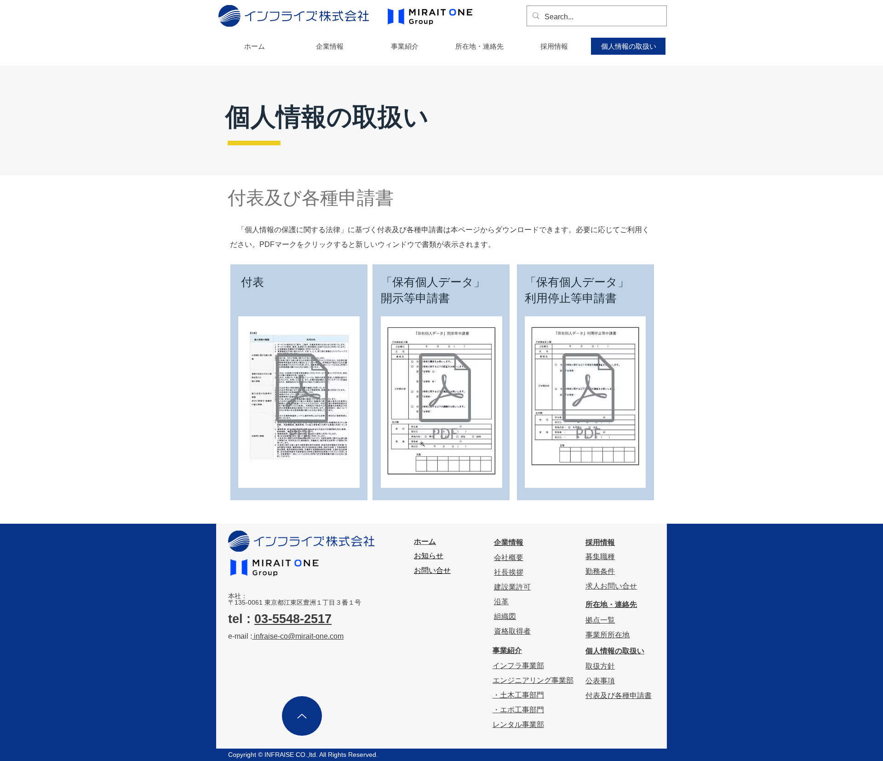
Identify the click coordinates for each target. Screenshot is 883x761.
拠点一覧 (600, 620)
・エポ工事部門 (518, 710)
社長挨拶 (508, 572)
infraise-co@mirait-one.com (298, 636)
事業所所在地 (607, 635)
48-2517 (309, 619)
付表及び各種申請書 (618, 695)
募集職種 (600, 557)
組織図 (505, 616)
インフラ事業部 (518, 665)
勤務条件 (600, 571)
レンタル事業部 (518, 724)
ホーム (425, 541)
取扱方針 (600, 666)
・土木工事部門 (518, 695)
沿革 (501, 602)
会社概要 (508, 557)
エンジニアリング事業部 (533, 680)
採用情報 (600, 542)
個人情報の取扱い (614, 651)
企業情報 (508, 542)
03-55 (270, 619)
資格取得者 (512, 631)
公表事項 (600, 681)
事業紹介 (507, 650)
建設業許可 (512, 587)
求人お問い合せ (611, 586)
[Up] (302, 716)
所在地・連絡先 (611, 604)
